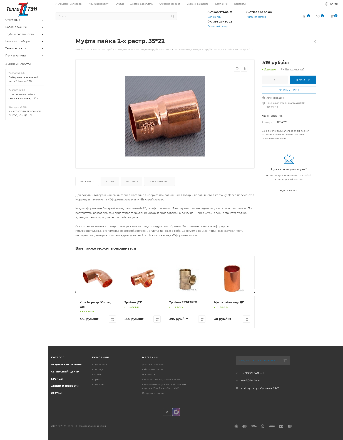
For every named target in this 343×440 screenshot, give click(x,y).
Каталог (57, 357)
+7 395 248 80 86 (260, 12)
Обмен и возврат (152, 369)
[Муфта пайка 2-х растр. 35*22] (165, 116)
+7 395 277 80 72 (220, 21)
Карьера (97, 379)
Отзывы (96, 374)
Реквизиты (148, 374)
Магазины (150, 357)
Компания (100, 357)
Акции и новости (65, 385)
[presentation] (75, 292)
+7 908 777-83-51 (220, 12)
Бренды (57, 378)
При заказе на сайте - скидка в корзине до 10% (23, 96)
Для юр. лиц (214, 17)
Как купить (87, 181)
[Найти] (172, 16)
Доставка (131, 181)
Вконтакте (167, 412)
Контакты (98, 384)
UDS (176, 412)
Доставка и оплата (153, 364)
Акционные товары (66, 364)
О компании (99, 364)
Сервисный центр (217, 26)
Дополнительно (159, 181)
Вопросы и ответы (153, 393)
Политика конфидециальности (161, 379)
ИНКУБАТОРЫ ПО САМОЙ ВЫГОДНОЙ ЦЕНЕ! (25, 113)
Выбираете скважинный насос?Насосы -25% (24, 79)
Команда (97, 369)
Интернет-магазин (257, 17)
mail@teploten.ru (253, 380)
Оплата (110, 181)
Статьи (56, 393)
